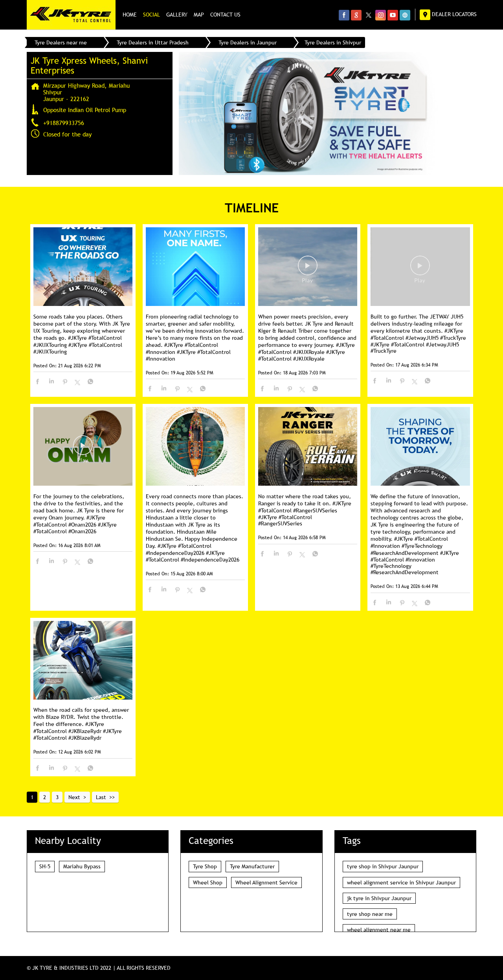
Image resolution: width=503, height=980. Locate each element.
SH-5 (44, 866)
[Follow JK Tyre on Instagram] (380, 14)
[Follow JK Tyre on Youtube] (392, 14)
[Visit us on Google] (356, 14)
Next (74, 797)
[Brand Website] (405, 14)
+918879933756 (63, 123)
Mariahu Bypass (82, 866)
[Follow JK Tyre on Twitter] (368, 14)
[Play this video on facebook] (308, 269)
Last (101, 797)
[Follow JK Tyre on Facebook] (344, 14)
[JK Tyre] (71, 14)
